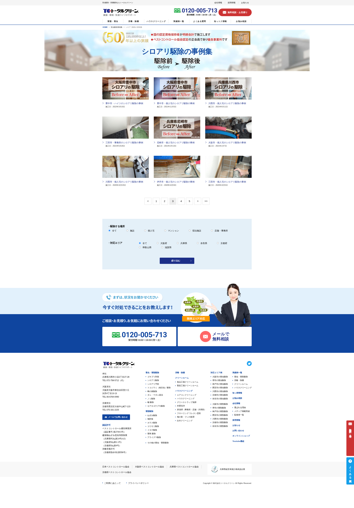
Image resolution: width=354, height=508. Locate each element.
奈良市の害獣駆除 (220, 426)
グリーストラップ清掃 (186, 402)
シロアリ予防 (153, 384)
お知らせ (236, 425)
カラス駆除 (152, 423)
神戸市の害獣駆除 (220, 411)
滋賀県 (168, 247)
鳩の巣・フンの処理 (185, 417)
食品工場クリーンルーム (187, 382)
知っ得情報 (237, 393)
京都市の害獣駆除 (220, 422)
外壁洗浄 (181, 406)
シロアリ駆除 (153, 380)
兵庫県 (183, 243)
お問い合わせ (238, 430)
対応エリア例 (216, 372)
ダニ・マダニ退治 (155, 395)
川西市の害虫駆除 (220, 391)
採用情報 (236, 420)
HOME (105, 27)
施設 (132, 230)
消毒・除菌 (180, 372)
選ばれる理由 (240, 407)
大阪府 (163, 243)
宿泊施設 (196, 230)
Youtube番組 (238, 441)
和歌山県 (147, 247)
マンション (173, 230)
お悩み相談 (237, 398)
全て (114, 230)
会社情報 (236, 403)
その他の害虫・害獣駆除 (158, 443)
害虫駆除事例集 (116, 27)
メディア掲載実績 (242, 411)
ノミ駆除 (151, 399)
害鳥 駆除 (151, 433)
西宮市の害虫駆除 (220, 387)
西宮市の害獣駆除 (220, 415)
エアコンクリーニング (186, 395)
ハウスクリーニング (184, 391)
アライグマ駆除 (154, 437)
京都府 (224, 243)
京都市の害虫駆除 (220, 395)
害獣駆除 (149, 411)
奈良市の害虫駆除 (220, 399)
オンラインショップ (241, 436)
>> (206, 201)
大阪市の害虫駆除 (220, 377)
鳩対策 (150, 419)
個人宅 (151, 230)
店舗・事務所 (221, 230)
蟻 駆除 (150, 402)
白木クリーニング (184, 420)
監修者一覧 (239, 415)
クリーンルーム (182, 378)
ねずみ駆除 (152, 415)
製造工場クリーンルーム (187, 385)
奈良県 (204, 243)
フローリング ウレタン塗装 (189, 413)
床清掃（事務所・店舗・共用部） (191, 409)
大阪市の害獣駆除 (220, 404)
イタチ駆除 (152, 430)
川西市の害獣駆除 (220, 419)
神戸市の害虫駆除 (220, 384)
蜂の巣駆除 (152, 391)
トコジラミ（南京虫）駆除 (159, 387)
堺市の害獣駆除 (219, 408)
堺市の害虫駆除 (219, 380)
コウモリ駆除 (153, 426)
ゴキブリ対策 (153, 377)
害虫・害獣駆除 (152, 372)
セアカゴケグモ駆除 (156, 406)
